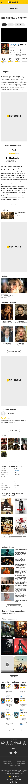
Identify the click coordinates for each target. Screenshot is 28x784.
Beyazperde (6, 763)
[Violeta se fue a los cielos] (21, 506)
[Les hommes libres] (7, 506)
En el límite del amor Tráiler (20, 213)
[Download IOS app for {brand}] (11, 752)
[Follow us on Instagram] (16, 743)
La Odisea (8, 684)
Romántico (13, 47)
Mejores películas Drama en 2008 (15, 537)
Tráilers (5, 210)
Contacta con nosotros (16, 770)
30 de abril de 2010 (15, 44)
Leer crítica (14, 204)
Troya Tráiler (21, 636)
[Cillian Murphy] (7, 334)
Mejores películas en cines (14, 730)
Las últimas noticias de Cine (14, 605)
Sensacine (17, 58)
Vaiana (7, 712)
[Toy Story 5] (3, 701)
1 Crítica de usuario (14, 430)
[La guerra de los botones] (21, 525)
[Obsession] (16, 701)
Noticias (5, 276)
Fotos (4, 436)
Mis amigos (24, 58)
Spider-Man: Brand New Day (23, 685)
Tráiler (7, 696)
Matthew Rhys (13, 54)
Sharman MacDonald (18, 50)
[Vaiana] (3, 715)
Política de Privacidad (11, 771)
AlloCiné (5, 761)
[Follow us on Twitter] (12, 743)
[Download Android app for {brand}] (16, 752)
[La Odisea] (3, 686)
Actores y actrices (9, 302)
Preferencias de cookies (17, 773)
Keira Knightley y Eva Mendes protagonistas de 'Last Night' (13, 296)
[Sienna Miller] (21, 334)
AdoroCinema (19, 763)
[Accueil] (13, 2)
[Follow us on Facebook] (8, 743)
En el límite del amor (8, 613)
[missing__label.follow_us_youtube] (3, 743)
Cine (6, 14)
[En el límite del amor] (5, 48)
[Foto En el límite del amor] (4, 441)
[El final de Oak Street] (16, 715)
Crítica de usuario (9, 410)
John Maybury (19, 49)
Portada (3, 14)
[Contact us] (25, 743)
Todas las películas (12, 14)
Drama (19, 45)
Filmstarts (18, 761)
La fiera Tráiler (21, 671)
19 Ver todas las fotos (14, 461)
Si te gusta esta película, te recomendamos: (12, 495)
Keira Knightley (18, 52)
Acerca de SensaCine (6, 770)
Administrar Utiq (20, 771)
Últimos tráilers (14, 676)
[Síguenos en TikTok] (20, 743)
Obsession (22, 698)
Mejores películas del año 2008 (15, 536)
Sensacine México (12, 765)
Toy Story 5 (9, 698)
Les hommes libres (7, 515)
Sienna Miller (21, 343)
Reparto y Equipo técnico (14, 351)
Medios (3, 58)
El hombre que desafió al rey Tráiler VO (7, 671)
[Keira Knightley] (7, 312)
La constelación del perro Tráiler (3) (7, 636)
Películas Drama (20, 14)
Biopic (15, 45)
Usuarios (10, 58)
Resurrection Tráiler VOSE (21, 654)
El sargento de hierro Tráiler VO (7, 654)
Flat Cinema (16, 470)
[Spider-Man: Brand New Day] (16, 686)
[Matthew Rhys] (21, 312)
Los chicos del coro (7, 534)
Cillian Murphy (22, 54)
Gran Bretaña (17, 468)
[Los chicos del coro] (7, 525)
